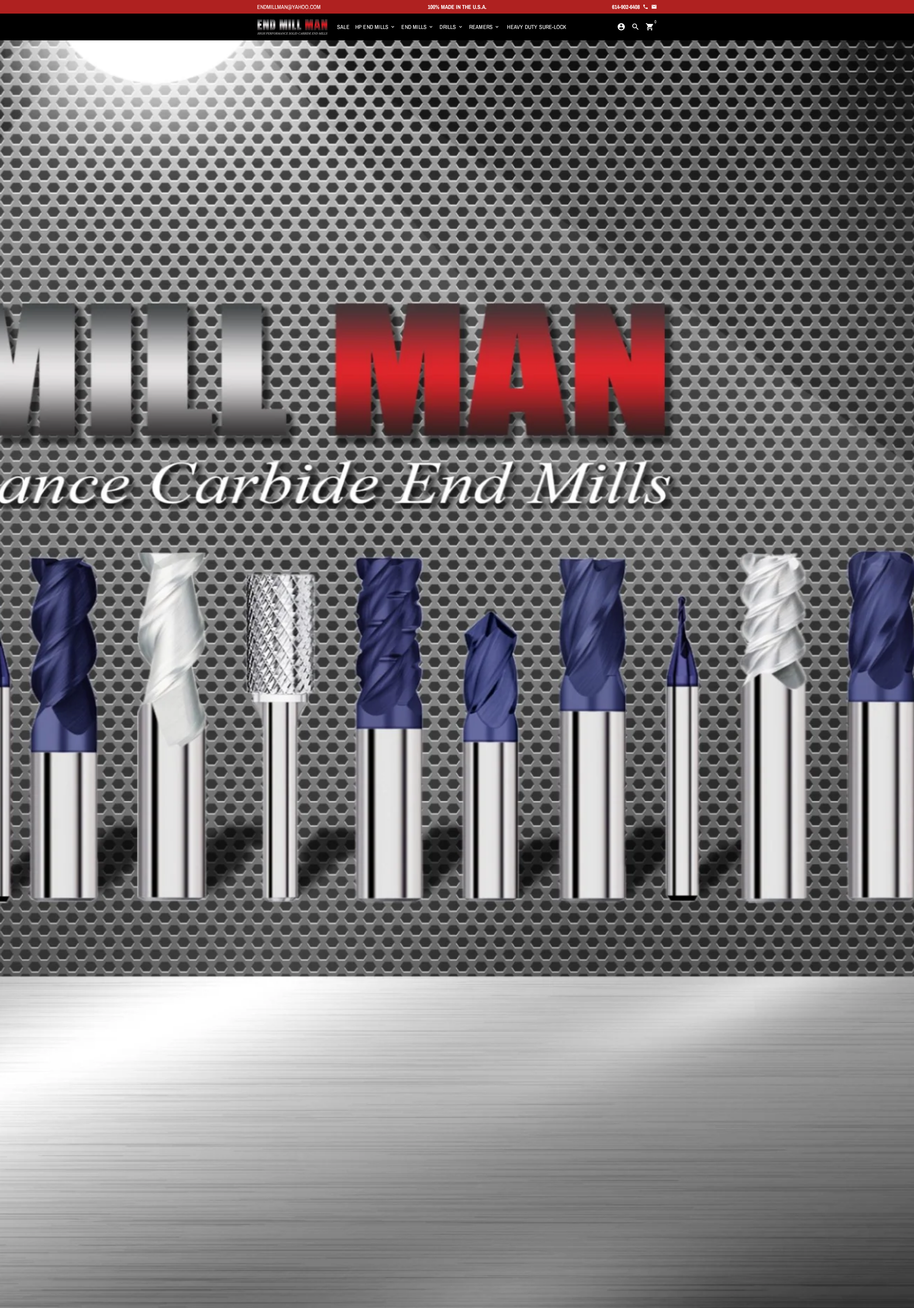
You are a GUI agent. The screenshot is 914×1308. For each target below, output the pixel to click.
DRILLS (451, 27)
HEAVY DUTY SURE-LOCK (536, 27)
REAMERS (484, 27)
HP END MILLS (375, 27)
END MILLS (417, 27)
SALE (343, 27)
